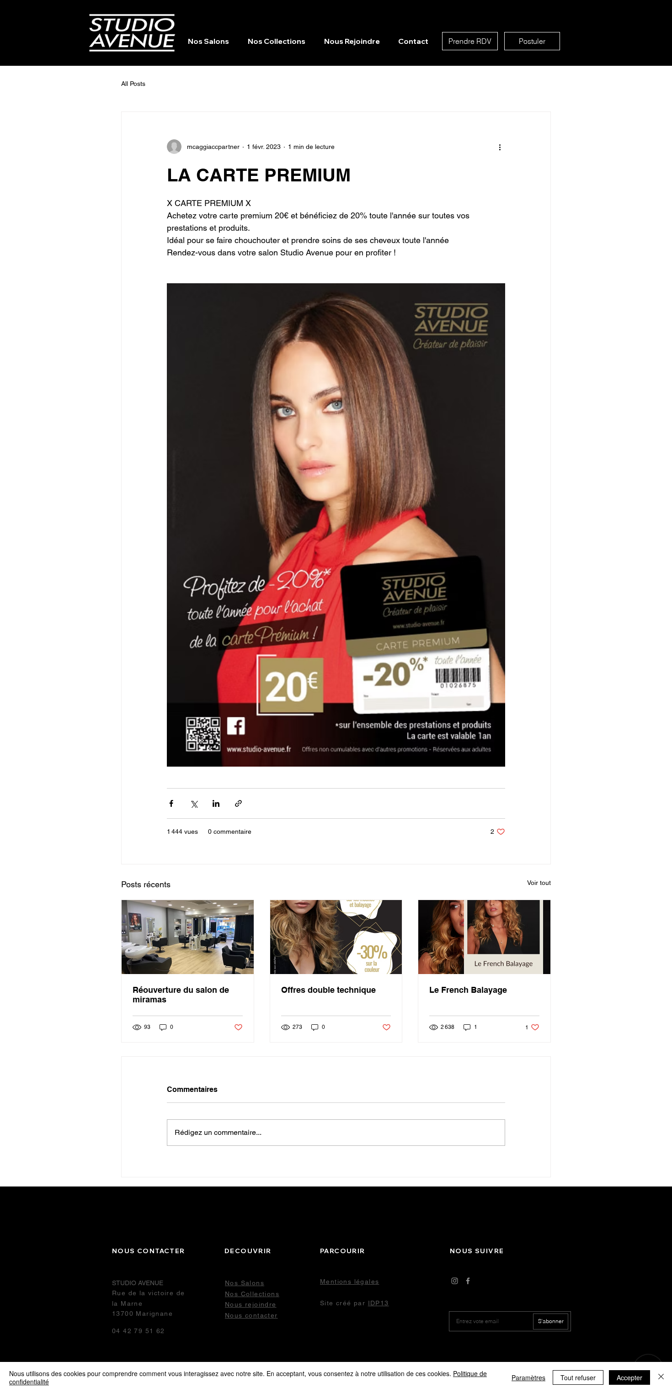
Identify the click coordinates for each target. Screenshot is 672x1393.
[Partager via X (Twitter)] (193, 803)
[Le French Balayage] (484, 937)
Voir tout (539, 882)
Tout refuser (578, 1377)
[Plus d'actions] (499, 146)
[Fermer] (661, 1377)
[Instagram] (454, 1280)
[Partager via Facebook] (171, 803)
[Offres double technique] (336, 937)
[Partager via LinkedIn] (216, 803)
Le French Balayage (469, 990)
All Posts (133, 83)
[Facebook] (468, 1280)
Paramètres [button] (528, 1377)
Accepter (629, 1377)
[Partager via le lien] (238, 803)
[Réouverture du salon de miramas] (188, 937)
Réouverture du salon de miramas (181, 994)
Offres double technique (328, 990)
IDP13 (378, 1303)
